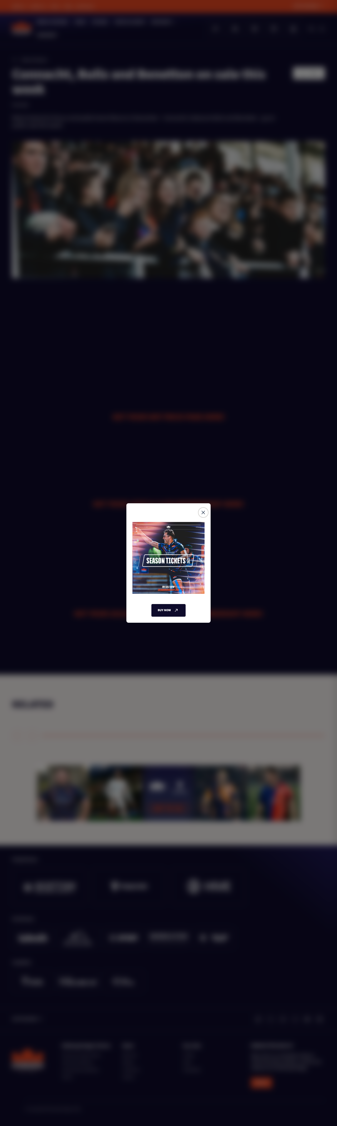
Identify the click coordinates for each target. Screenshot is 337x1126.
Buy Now (164, 610)
